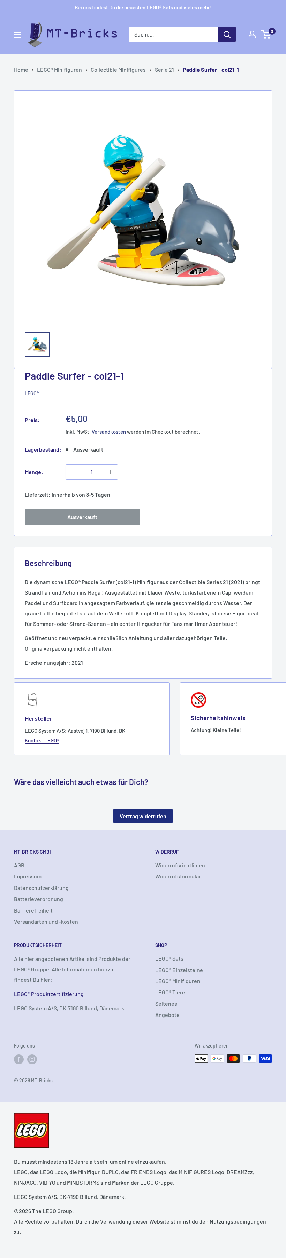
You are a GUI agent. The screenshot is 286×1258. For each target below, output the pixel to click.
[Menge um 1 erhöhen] (110, 472)
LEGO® (32, 393)
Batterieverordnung (38, 898)
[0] (266, 34)
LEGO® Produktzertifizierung (49, 993)
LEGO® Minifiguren (59, 69)
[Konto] (252, 34)
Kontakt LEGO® (42, 740)
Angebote (167, 1014)
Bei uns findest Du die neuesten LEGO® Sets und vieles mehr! (143, 7)
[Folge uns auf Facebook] (19, 1059)
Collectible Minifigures (118, 69)
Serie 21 (164, 69)
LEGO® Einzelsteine (179, 969)
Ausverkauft (82, 516)
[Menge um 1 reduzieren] (73, 472)
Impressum (28, 876)
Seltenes (166, 1003)
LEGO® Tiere (170, 992)
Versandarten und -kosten (46, 921)
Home (21, 69)
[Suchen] (227, 34)
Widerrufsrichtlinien (180, 865)
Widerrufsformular (178, 876)
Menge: (34, 472)
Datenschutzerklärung (41, 887)
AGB (19, 865)
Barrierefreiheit (33, 910)
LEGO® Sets (169, 958)
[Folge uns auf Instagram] (32, 1059)
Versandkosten (109, 432)
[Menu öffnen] (17, 35)
